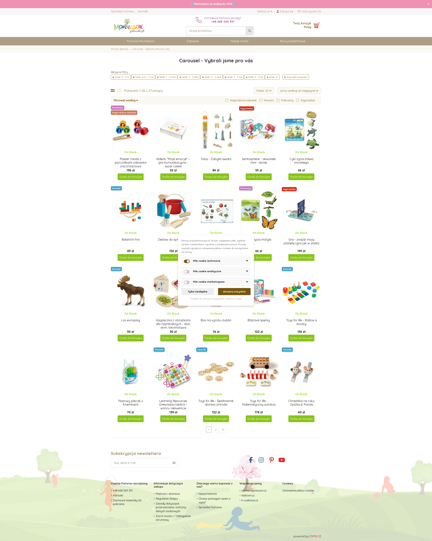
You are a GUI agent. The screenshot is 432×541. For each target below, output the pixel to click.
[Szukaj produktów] (250, 31)
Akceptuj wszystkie (234, 291)
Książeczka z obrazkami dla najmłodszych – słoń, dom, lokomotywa (173, 323)
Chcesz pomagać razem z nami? (215, 500)
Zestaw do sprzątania (173, 239)
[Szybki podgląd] (133, 155)
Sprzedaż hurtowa (122, 11)
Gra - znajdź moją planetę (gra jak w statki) (301, 241)
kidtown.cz (248, 495)
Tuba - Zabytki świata (216, 159)
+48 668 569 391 (123, 490)
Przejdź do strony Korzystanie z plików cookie (216, 298)
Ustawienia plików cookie (298, 490)
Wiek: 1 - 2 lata (167, 77)
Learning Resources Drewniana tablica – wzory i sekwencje (173, 404)
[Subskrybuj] (174, 463)
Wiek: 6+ (273, 77)
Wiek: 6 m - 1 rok (144, 77)
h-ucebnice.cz (249, 500)
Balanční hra (131, 239)
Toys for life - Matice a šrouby (301, 322)
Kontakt (143, 11)
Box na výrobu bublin (216, 320)
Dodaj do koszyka (130, 176)
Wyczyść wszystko (296, 77)
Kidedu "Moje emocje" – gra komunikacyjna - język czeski (173, 162)
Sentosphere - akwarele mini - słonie (259, 161)
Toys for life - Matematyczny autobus (259, 403)
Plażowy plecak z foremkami (130, 403)
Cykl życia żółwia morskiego (301, 161)
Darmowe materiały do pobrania (127, 502)
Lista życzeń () (311, 11)
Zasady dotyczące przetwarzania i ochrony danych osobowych (171, 507)
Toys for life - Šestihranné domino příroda (215, 403)
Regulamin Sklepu (167, 498)
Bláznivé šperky (259, 320)
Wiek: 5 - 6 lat (255, 77)
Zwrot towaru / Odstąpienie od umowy (173, 517)
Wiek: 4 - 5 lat (234, 77)
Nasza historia (208, 493)
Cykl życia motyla (258, 239)
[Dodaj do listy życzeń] (127, 155)
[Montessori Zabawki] (129, 25)
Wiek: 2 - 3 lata (189, 77)
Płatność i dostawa (168, 493)
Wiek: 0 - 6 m (121, 77)
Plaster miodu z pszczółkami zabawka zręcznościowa (130, 162)
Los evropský (130, 320)
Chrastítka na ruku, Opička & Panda (301, 403)
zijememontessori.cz (253, 490)
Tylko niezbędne (197, 291)
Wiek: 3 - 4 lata (212, 77)
